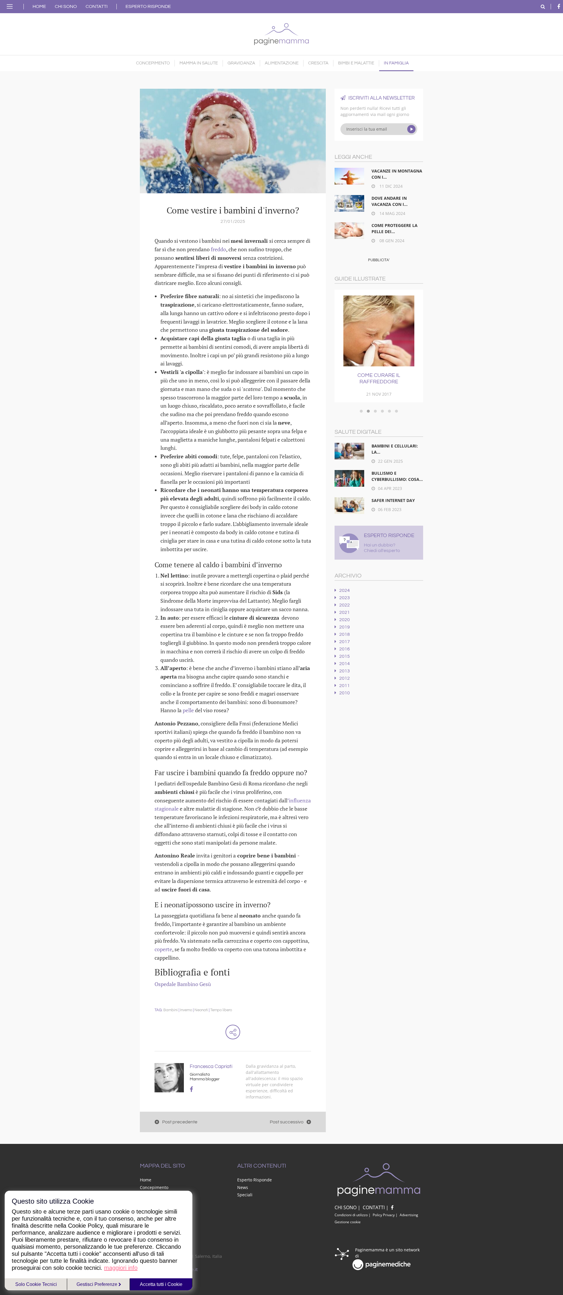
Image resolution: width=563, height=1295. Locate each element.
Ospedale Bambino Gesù (183, 984)
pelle (189, 710)
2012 (344, 678)
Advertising (409, 1214)
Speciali (244, 1194)
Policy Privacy (384, 1214)
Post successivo (286, 1122)
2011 (344, 685)
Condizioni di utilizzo (351, 1214)
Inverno (186, 1010)
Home (39, 6)
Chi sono (66, 6)
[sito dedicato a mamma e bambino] (281, 33)
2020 (344, 619)
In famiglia (396, 63)
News (242, 1187)
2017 (344, 641)
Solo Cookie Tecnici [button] (36, 1284)
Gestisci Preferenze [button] (97, 1284)
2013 (344, 671)
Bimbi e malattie (356, 63)
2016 (344, 649)
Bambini (170, 1010)
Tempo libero (221, 1010)
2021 (344, 612)
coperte (163, 949)
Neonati (201, 1010)
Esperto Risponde (148, 6)
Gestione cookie (348, 1221)
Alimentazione (282, 63)
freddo (218, 249)
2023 (344, 597)
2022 (344, 605)
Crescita (318, 63)
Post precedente (179, 1122)
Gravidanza (241, 63)
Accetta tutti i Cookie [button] (161, 1284)
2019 (344, 627)
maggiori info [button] (121, 1268)
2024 (344, 590)
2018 (344, 634)
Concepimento (153, 63)
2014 (344, 663)
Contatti (97, 6)
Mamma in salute (198, 63)
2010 (344, 693)
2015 (344, 656)
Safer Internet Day (393, 500)
